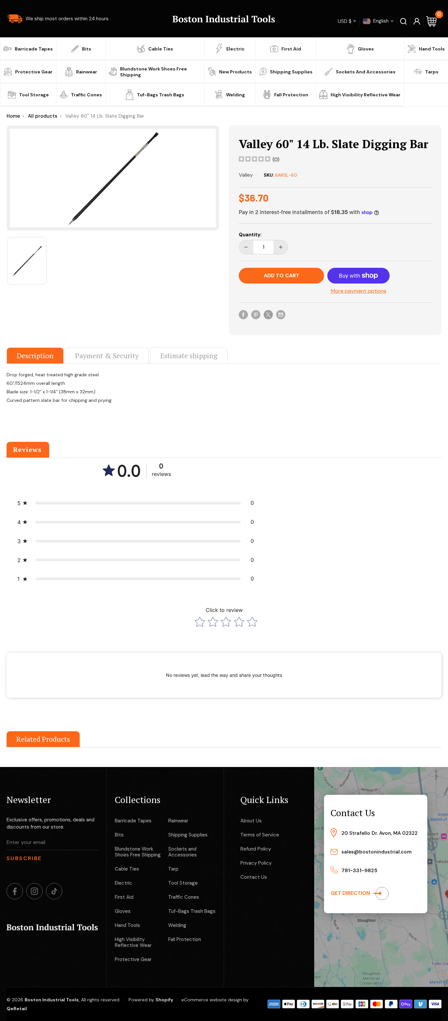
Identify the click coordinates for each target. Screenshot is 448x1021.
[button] (135, 503)
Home (13, 116)
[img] (254, 159)
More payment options (358, 290)
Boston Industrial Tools (52, 1000)
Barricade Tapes (34, 49)
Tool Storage (34, 95)
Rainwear (86, 72)
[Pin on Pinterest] (255, 314)
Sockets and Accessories (366, 72)
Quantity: (250, 234)
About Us (251, 821)
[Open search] (403, 21)
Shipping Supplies (291, 72)
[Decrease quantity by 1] (246, 247)
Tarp (173, 869)
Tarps (431, 72)
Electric (235, 49)
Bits (86, 49)
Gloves (366, 49)
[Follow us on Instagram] (34, 891)
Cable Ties (160, 49)
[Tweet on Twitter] (268, 314)
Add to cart (281, 275)
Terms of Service (259, 835)
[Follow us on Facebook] (15, 891)
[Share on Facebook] (243, 314)
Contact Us (253, 877)
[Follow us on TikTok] (54, 891)
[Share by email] (280, 314)
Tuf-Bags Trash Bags (160, 95)
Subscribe (24, 858)
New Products (235, 72)
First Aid (291, 49)
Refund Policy (255, 849)
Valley (246, 174)
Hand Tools (432, 49)
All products (42, 116)
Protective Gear (33, 72)
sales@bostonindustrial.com (376, 852)
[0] (432, 21)
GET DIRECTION (351, 893)
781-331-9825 (359, 870)
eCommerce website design (211, 1000)
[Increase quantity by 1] (281, 247)
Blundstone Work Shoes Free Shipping (153, 72)
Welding (235, 95)
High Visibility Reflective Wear (365, 95)
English (380, 20)
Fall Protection (291, 95)
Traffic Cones (86, 95)
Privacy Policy (256, 863)
